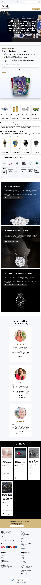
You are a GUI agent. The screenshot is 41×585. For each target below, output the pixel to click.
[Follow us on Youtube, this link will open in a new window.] (11, 547)
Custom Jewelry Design (26, 543)
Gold (2, 553)
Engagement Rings (25, 534)
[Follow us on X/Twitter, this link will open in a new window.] (9, 547)
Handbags (23, 538)
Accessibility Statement (26, 570)
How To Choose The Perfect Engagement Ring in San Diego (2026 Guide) (7, 462)
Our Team (23, 561)
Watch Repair (24, 545)
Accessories (23, 539)
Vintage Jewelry (4, 564)
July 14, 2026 (30, 467)
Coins (2, 557)
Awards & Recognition (26, 563)
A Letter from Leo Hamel (26, 558)
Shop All (23, 533)
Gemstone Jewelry (5, 561)
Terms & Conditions (25, 567)
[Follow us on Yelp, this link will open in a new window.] (14, 547)
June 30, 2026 (4, 504)
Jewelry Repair (24, 544)
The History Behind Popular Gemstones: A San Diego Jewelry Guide (20, 462)
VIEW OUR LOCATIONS (7, 543)
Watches (23, 537)
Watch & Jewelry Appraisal (26, 547)
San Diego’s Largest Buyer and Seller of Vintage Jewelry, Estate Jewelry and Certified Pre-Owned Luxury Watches (7, 498)
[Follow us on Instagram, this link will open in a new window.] (2, 547)
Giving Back (23, 565)
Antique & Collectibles (5, 567)
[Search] (39, 2)
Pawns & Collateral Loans (6, 566)
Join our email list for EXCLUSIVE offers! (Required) (17, 524)
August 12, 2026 (4, 467)
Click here (4, 72)
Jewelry (22, 535)
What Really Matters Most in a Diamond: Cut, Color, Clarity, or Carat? (33, 462)
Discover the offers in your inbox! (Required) (11, 64)
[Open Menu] (39, 5)
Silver (2, 556)
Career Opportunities (25, 560)
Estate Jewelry (4, 562)
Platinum (3, 555)
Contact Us (23, 575)
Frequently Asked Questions (27, 566)
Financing (23, 548)
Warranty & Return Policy (26, 569)
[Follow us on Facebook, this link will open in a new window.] (7, 547)
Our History (23, 562)
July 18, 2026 (17, 467)
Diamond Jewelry (4, 560)
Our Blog (23, 555)
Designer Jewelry (4, 565)
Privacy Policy (24, 571)
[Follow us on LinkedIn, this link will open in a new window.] (16, 547)
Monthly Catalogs (25, 553)
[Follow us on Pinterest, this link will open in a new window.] (4, 547)
